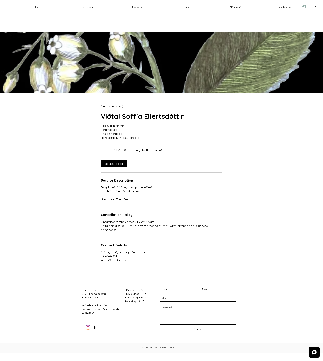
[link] (114, 163)
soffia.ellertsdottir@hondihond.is (101, 309)
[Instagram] (88, 327)
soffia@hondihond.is (94, 305)
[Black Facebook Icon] (94, 327)
